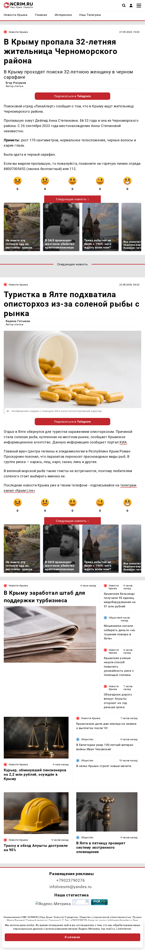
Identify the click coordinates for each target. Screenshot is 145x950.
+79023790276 (70, 880)
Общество (115, 617)
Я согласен (72, 937)
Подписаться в (72, 96)
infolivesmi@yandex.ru (70, 887)
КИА (123, 442)
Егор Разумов (16, 83)
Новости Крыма (18, 32)
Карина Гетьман (18, 321)
